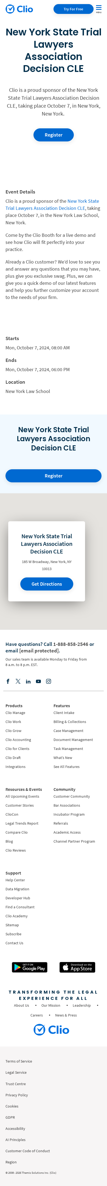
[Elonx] (18, 681)
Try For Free (73, 9)
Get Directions (47, 584)
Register (54, 135)
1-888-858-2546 (70, 644)
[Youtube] (38, 681)
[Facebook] (7, 681)
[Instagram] (48, 681)
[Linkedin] (28, 681)
